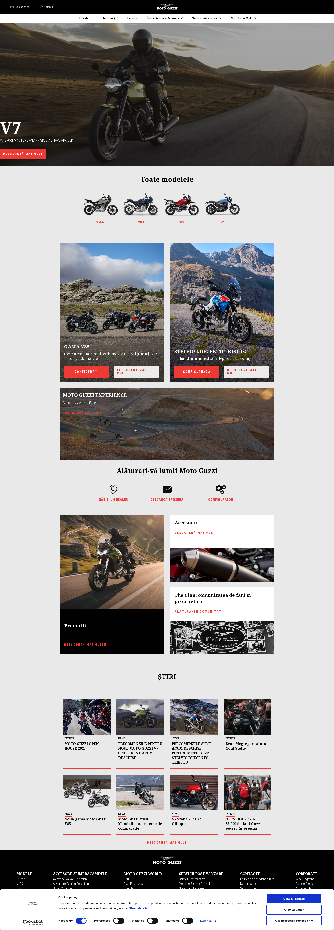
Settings (206, 920)
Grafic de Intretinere (191, 888)
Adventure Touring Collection (71, 884)
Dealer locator (249, 884)
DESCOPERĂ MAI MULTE (85, 645)
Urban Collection (63, 888)
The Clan (129, 888)
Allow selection (294, 909)
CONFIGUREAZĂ (197, 372)
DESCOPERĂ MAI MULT (23, 154)
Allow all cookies (294, 898)
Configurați (86, 372)
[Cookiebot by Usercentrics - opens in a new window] (33, 922)
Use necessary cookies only (294, 920)
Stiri (126, 879)
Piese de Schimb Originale (195, 884)
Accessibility (303, 888)
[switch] (118, 921)
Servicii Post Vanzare (192, 879)
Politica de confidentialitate (257, 879)
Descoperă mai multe (241, 371)
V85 (19, 888)
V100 (20, 884)
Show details (138, 908)
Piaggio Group (304, 884)
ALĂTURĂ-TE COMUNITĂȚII (199, 611)
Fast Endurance (134, 884)
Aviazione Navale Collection (70, 879)
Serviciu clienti (249, 888)
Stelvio (21, 879)
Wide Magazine (305, 879)
